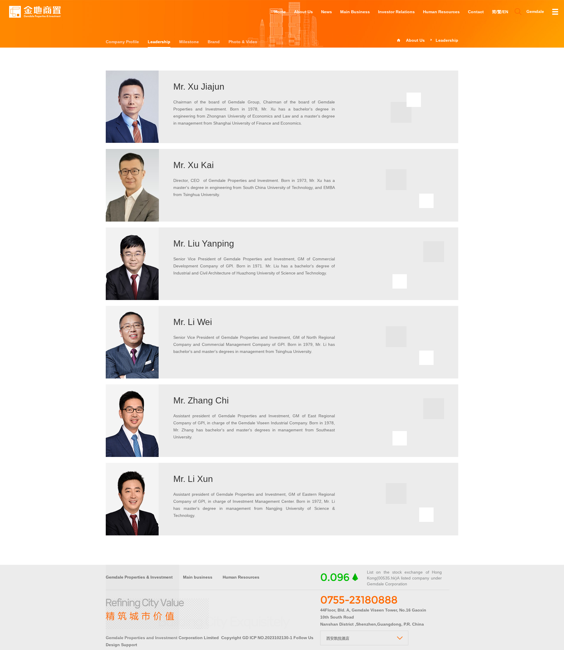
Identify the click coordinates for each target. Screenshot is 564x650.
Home (280, 11)
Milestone (189, 41)
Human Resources (441, 11)
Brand (214, 41)
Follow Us (303, 637)
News (326, 11)
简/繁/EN (500, 11)
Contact (476, 11)
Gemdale (535, 11)
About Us (303, 11)
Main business (197, 577)
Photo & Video (243, 41)
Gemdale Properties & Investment (139, 577)
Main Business (355, 11)
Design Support (121, 644)
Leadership (159, 41)
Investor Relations (396, 11)
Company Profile (122, 41)
